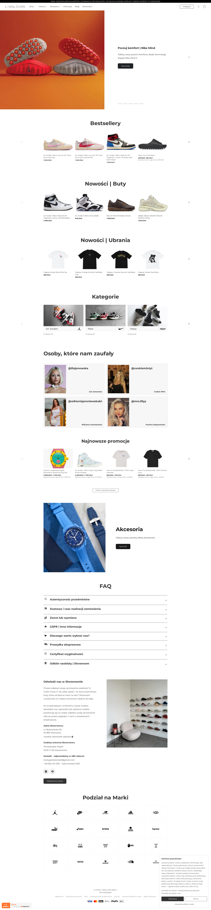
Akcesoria (54, 6)
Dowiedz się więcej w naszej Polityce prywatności (180, 891)
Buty (31, 6)
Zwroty (117, 896)
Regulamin (59, 896)
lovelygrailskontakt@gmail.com (59, 760)
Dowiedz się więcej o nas (170, 893)
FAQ (86, 896)
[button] (15, 6)
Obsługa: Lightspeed (105, 907)
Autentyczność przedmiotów (101, 896)
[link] (184, 903)
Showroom (87, 6)
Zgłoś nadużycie (150, 896)
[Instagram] (46, 771)
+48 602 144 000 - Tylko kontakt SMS (62, 763)
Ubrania (42, 6)
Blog (77, 6)
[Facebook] (52, 771)
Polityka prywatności (74, 896)
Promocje (67, 6)
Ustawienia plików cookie (131, 896)
